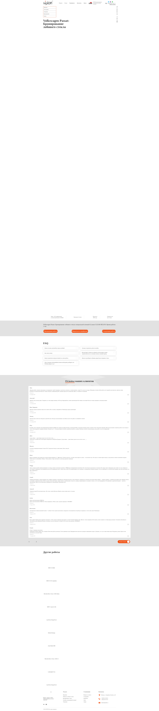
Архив (45, 16)
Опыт (85, 700)
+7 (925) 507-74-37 (111, 3)
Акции (85, 701)
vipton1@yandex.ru (104, 702)
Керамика (45, 7)
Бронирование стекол (67, 698)
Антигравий (46, 9)
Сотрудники (86, 696)
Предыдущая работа (50, 331)
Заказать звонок (113, 4)
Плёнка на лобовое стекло (68, 696)
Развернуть (32, 402)
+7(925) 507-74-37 (104, 699)
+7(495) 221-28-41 (104, 698)
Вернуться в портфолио (79, 331)
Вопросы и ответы (87, 694)
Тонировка (46, 11)
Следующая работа (109, 331)
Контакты (79, 3)
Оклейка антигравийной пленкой (69, 700)
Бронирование (46, 13)
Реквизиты (86, 698)
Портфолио (72, 3)
